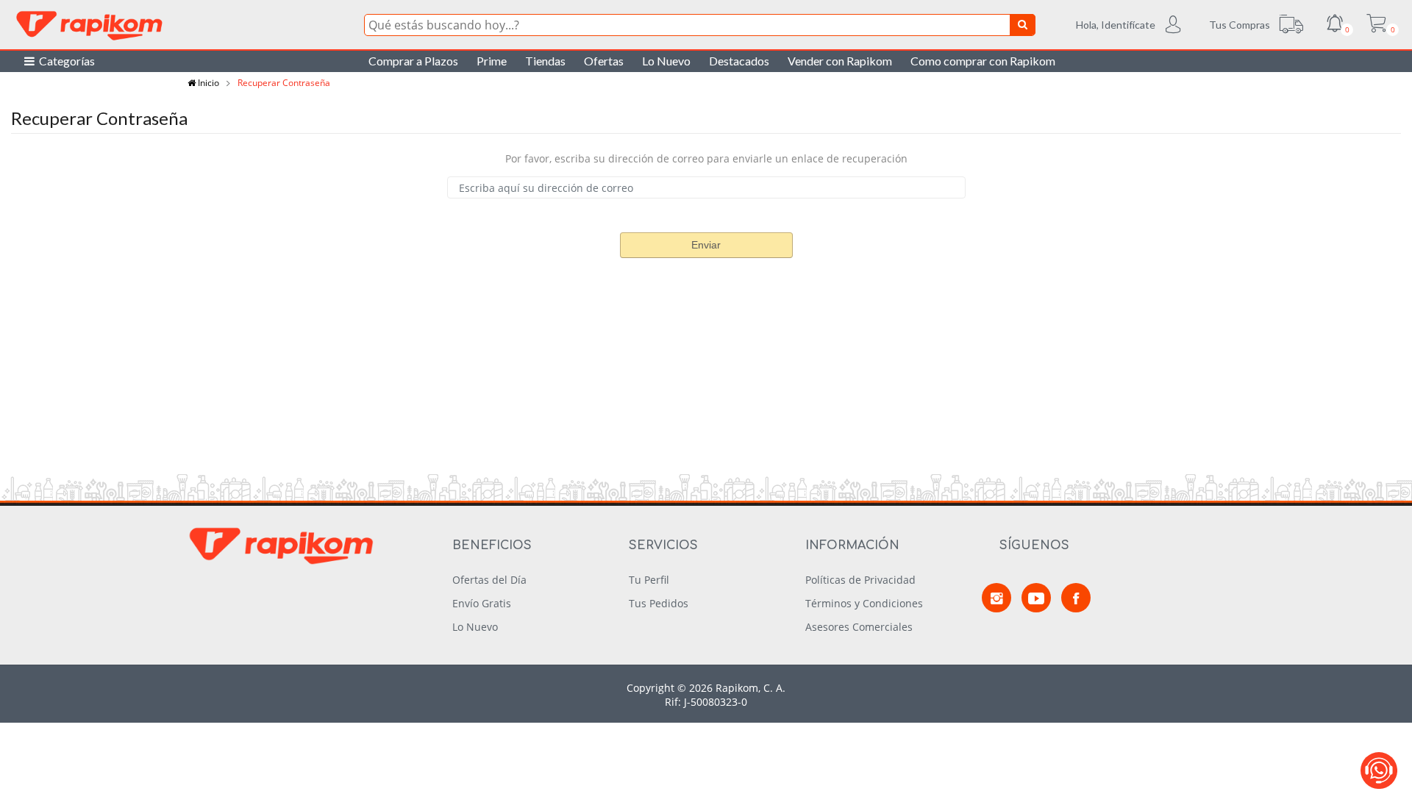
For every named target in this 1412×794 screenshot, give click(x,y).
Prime (492, 61)
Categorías (65, 61)
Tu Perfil (649, 580)
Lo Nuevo (666, 61)
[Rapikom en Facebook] (1076, 597)
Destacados (739, 61)
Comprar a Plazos (413, 61)
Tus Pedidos (658, 603)
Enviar (706, 245)
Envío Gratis (481, 603)
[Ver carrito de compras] (1376, 25)
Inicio (207, 82)
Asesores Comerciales (859, 627)
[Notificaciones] (1335, 25)
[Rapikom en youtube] (1036, 597)
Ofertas (604, 61)
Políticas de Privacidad (860, 580)
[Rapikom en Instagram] (996, 597)
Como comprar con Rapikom (982, 61)
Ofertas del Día (489, 580)
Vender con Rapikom (840, 61)
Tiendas (545, 61)
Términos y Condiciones (864, 603)
